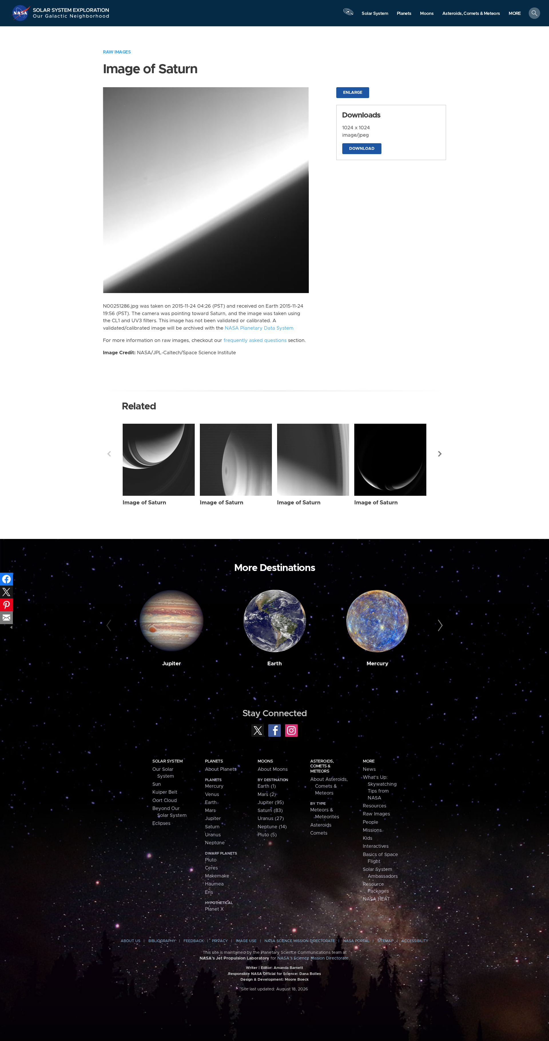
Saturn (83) (270, 810)
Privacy (220, 941)
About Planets (220, 769)
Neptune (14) (272, 827)
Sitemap (385, 941)
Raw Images (117, 52)
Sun (156, 784)
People (370, 822)
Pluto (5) (267, 835)
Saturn (212, 827)
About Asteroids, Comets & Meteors (329, 786)
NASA (22, 13)
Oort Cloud (164, 800)
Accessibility (414, 941)
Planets (214, 761)
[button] (514, 13)
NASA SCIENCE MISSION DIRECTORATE (299, 941)
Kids (367, 838)
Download (362, 149)
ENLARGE (352, 93)
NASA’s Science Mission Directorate (313, 958)
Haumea (214, 884)
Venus (212, 794)
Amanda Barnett (288, 968)
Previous (109, 454)
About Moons (273, 769)
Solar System (167, 761)
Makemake (217, 876)
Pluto (210, 860)
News (369, 769)
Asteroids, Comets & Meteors (322, 766)
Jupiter (171, 663)
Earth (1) (267, 786)
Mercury (377, 663)
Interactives (376, 846)
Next (440, 454)
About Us (130, 941)
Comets (318, 833)
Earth (274, 663)
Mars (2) (267, 794)
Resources (374, 806)
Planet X (214, 909)
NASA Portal (356, 941)
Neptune (215, 843)
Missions (372, 830)
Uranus (213, 835)
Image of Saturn (144, 502)
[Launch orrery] (348, 14)
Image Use (246, 941)
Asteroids (320, 825)
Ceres (211, 868)
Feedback (194, 941)
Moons (265, 761)
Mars (210, 810)
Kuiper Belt (164, 792)
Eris (209, 892)
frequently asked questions (255, 340)
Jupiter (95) (271, 802)
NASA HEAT (376, 899)
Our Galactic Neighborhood (71, 17)
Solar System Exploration (71, 8)
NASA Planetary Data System (259, 328)
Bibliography (162, 941)
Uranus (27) (271, 818)
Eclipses (161, 823)
